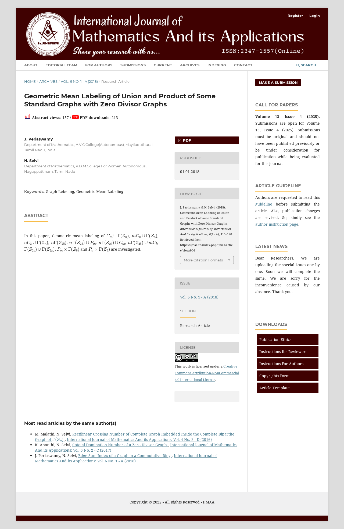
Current (163, 65)
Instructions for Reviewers (283, 351)
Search (308, 65)
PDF (186, 140)
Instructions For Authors (281, 363)
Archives (189, 65)
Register (295, 15)
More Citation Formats (203, 260)
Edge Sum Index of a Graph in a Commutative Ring (125, 455)
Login (314, 15)
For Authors (98, 65)
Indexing (216, 65)
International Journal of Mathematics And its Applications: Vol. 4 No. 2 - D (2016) (139, 439)
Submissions (133, 65)
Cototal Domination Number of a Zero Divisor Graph (120, 444)
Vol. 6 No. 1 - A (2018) (79, 81)
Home (30, 81)
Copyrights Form (274, 375)
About (30, 65)
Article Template (274, 387)
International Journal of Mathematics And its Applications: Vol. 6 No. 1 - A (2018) (126, 458)
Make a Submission (278, 82)
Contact (243, 65)
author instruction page (276, 224)
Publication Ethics (275, 339)
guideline (263, 204)
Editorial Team (61, 65)
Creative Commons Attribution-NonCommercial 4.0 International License (207, 373)
